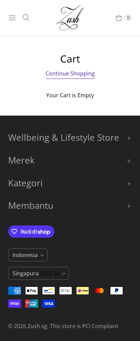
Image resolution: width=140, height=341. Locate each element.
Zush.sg (37, 326)
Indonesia (25, 255)
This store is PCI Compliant (84, 326)
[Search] (26, 18)
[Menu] (12, 18)
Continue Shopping (70, 73)
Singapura (36, 273)
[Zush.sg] (70, 17)
